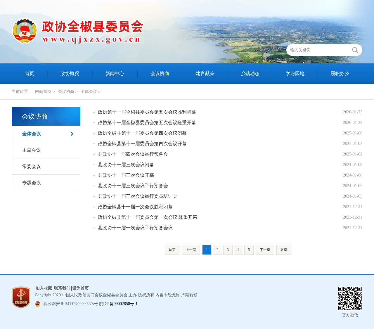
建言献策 (205, 73)
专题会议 (31, 182)
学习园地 (295, 73)
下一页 (265, 250)
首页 (29, 73)
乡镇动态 (250, 73)
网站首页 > (45, 91)
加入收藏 (44, 288)
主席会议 (31, 150)
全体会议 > (91, 91)
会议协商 (159, 73)
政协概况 (69, 73)
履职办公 (339, 73)
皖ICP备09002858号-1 (118, 304)
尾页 (283, 250)
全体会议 (31, 133)
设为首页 (80, 288)
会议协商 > (68, 91)
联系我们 (62, 288)
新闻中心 (114, 73)
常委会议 (31, 166)
